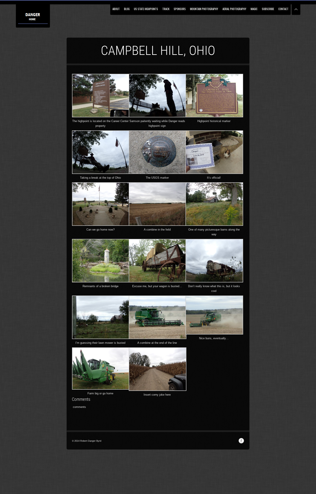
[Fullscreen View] (296, 7)
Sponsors (180, 9)
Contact (283, 9)
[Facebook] (241, 441)
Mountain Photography (204, 9)
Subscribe (268, 9)
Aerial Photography (234, 9)
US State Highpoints (146, 9)
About (116, 9)
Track (165, 9)
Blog (127, 9)
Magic (254, 9)
